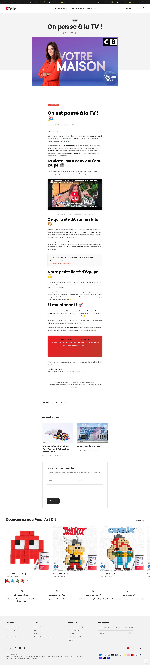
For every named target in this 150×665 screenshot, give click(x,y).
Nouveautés (72, 634)
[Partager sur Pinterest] (61, 402)
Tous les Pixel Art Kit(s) (75, 627)
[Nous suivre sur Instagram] (11, 648)
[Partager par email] (65, 402)
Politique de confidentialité (79, 472)
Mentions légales (32, 658)
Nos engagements (12, 630)
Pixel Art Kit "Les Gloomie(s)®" (16, 574)
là (129, 599)
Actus (75, 20)
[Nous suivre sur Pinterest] (15, 648)
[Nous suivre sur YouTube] (20, 648)
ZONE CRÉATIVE (76, 8)
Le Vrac (70, 640)
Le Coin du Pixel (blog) (75, 637)
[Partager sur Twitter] (56, 402)
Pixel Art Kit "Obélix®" (107, 574)
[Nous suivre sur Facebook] (7, 648)
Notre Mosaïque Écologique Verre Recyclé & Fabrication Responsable (55, 449)
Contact (8, 634)
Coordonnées (78, 656)
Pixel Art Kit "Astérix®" (60, 574)
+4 (27, 581)
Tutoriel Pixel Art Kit (40, 627)
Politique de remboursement (14, 656)
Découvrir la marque (12, 627)
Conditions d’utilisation (50, 656)
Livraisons (37, 634)
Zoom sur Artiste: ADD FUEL (89, 446)
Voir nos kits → (75, 351)
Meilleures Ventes (74, 630)
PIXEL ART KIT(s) (60, 8)
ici (143, 599)
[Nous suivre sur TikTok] (24, 648)
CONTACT (91, 8)
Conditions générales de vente (15, 658)
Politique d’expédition (65, 656)
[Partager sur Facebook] (52, 402)
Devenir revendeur (12, 637)
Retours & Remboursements (43, 637)
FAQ (35, 630)
